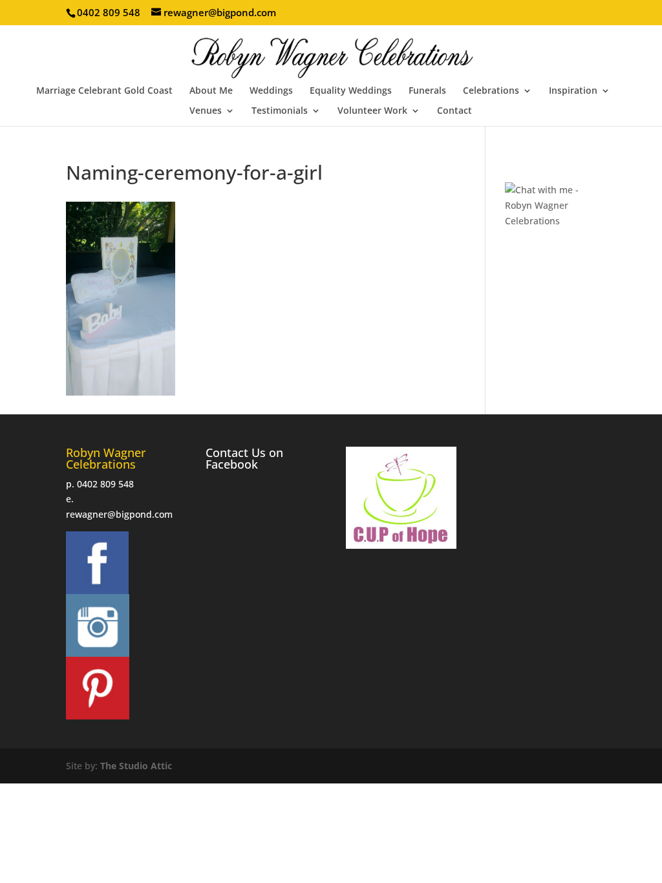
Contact (454, 111)
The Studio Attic (136, 766)
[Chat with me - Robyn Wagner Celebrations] (550, 221)
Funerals (427, 91)
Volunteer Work (372, 111)
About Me (211, 91)
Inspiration (573, 91)
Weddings (271, 91)
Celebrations (491, 91)
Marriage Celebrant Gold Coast (104, 91)
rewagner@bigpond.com (119, 514)
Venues (205, 111)
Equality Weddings (351, 91)
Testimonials (279, 111)
